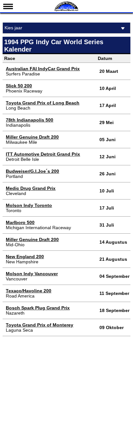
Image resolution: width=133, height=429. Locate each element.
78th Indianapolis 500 (29, 119)
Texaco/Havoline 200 (28, 290)
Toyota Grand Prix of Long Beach (42, 102)
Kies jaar (13, 27)
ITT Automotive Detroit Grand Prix (43, 154)
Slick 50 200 (19, 85)
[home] (66, 10)
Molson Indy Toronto (29, 205)
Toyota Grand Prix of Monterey (39, 324)
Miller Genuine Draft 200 (32, 137)
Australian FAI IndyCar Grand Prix (43, 68)
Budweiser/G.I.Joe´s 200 (32, 171)
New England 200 (25, 256)
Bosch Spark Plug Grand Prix (38, 307)
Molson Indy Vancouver (32, 273)
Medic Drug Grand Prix (31, 188)
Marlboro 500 (20, 222)
